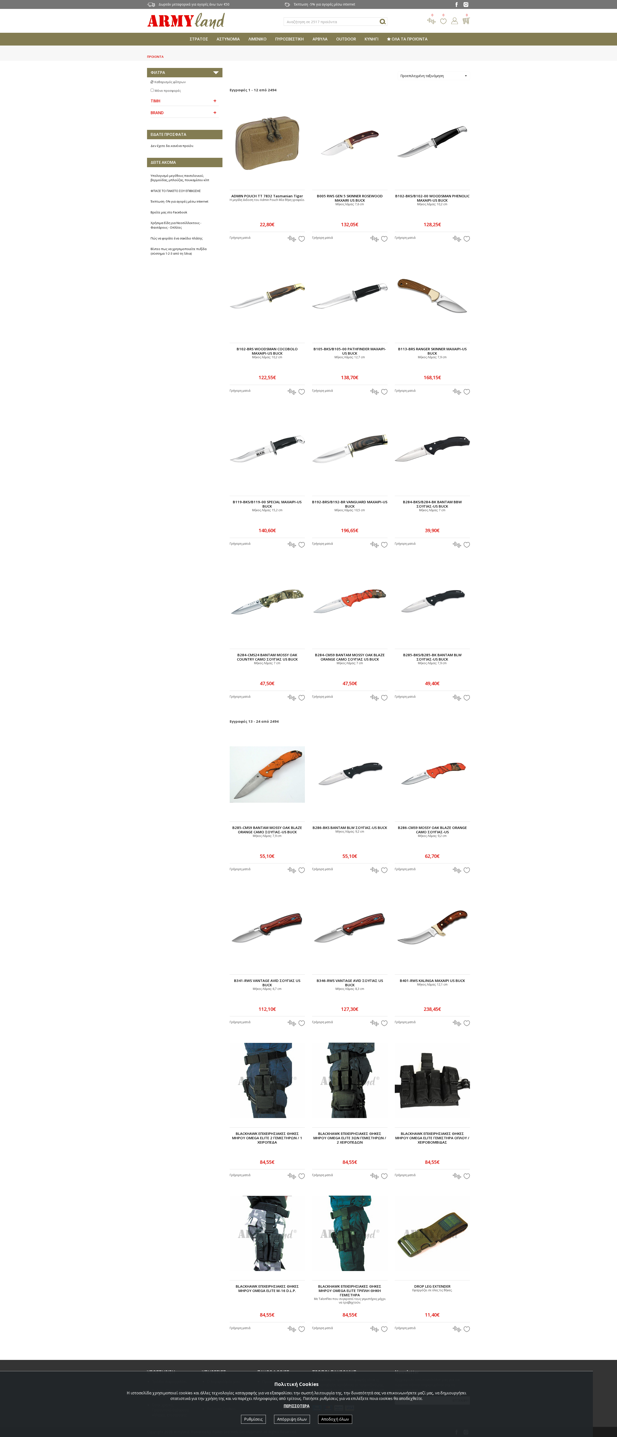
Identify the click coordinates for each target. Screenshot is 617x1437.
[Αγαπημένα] (443, 20)
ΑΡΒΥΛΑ (320, 39)
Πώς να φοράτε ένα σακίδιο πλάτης (176, 238)
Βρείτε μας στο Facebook (169, 212)
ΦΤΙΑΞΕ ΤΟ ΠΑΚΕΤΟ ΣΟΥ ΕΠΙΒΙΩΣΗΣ (176, 191)
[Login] (454, 20)
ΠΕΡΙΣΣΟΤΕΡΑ (296, 1406)
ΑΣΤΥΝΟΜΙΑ (228, 39)
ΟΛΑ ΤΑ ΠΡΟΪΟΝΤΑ (409, 39)
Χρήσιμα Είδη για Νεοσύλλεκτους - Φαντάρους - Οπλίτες (176, 225)
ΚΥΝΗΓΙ (371, 39)
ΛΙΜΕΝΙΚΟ (257, 39)
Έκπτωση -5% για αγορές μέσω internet (179, 201)
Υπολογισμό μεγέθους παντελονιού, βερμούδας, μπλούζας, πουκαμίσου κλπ (180, 177)
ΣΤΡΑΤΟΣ (199, 39)
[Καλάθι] (466, 20)
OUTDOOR (346, 39)
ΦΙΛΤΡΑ (158, 72)
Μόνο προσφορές (168, 90)
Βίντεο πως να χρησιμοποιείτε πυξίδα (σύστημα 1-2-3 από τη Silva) (179, 251)
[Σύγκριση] (431, 20)
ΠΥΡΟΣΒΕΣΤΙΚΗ (289, 39)
